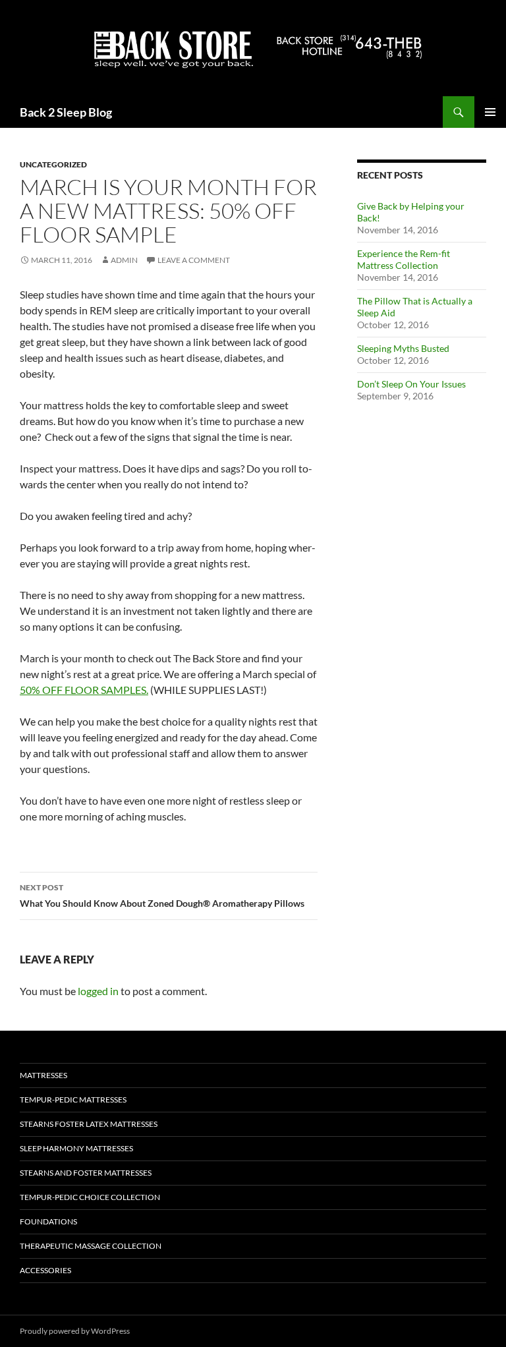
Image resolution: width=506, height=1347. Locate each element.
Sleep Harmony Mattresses (76, 1148)
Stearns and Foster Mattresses (86, 1173)
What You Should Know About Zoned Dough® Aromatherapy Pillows (162, 895)
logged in (98, 991)
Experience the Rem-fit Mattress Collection (403, 259)
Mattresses (43, 1075)
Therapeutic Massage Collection (90, 1246)
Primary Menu (490, 112)
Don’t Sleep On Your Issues (411, 383)
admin (124, 260)
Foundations (48, 1221)
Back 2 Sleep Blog (66, 112)
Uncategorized (53, 164)
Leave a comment (193, 260)
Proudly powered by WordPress (75, 1331)
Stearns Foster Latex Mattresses (88, 1124)
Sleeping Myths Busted (403, 348)
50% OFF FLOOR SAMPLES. (84, 689)
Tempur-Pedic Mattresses (73, 1099)
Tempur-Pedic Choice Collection (90, 1197)
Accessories (45, 1270)
